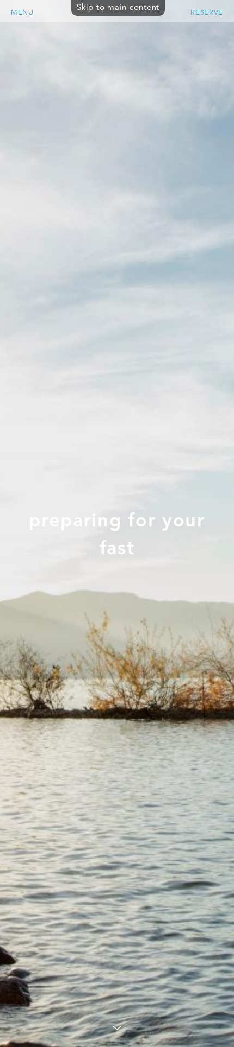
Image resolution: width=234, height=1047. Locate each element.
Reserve (206, 12)
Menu (22, 12)
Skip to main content (118, 7)
